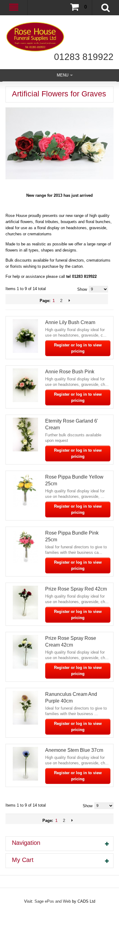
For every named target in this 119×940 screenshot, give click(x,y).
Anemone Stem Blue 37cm (74, 750)
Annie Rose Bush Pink (69, 371)
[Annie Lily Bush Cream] (25, 336)
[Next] (69, 300)
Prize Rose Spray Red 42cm (76, 588)
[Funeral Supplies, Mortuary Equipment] (59, 37)
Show (82, 289)
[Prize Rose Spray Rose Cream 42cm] (25, 652)
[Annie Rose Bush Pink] (25, 385)
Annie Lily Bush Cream (70, 322)
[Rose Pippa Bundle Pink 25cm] (25, 546)
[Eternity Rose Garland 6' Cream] (25, 434)
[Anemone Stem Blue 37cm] (25, 764)
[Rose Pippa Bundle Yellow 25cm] (25, 490)
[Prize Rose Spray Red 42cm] (25, 602)
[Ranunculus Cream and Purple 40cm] (25, 708)
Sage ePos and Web (53, 901)
